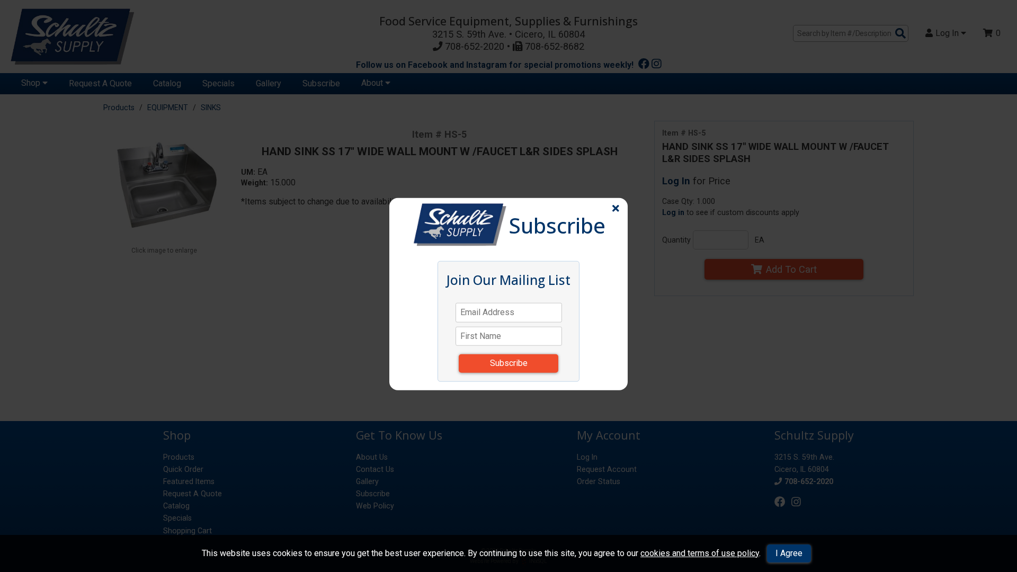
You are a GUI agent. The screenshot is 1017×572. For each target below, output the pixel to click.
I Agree (788, 553)
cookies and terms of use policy (699, 553)
